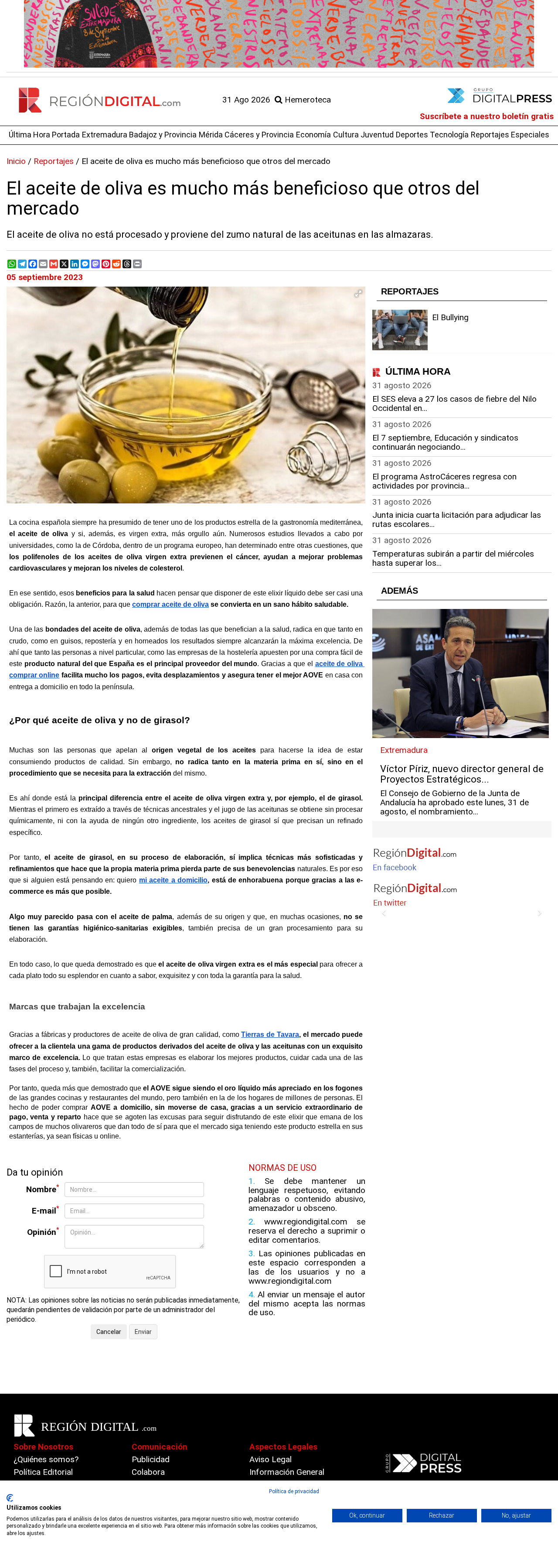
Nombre (42, 1188)
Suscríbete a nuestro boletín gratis (487, 116)
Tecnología (449, 134)
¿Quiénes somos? (46, 1459)
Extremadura (104, 134)
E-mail (45, 1210)
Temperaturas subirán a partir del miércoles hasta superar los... (453, 558)
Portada (66, 134)
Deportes (412, 134)
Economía (313, 134)
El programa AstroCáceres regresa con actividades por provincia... (444, 481)
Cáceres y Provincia (259, 134)
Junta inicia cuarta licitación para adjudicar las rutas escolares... (456, 519)
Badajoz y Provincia (163, 134)
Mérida (211, 134)
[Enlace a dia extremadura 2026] (279, 34)
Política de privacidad (294, 1491)
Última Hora (29, 134)
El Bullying (450, 317)
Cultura (346, 134)
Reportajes (490, 134)
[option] (279, 34)
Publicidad (151, 1459)
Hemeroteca (306, 100)
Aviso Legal (270, 1459)
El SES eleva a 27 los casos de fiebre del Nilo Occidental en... (454, 403)
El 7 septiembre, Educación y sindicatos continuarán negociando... (445, 442)
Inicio (16, 161)
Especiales (530, 134)
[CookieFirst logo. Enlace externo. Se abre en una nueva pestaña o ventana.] (10, 1498)
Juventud (377, 134)
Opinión (43, 1231)
